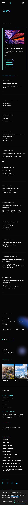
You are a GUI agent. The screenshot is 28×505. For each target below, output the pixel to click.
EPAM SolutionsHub (7, 417)
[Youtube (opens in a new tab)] (17, 483)
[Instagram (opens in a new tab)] (12, 483)
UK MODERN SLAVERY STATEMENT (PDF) (13, 460)
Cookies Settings (7, 501)
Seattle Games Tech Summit (10, 101)
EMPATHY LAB (6, 401)
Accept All (20, 501)
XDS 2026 (5, 118)
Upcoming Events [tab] (9, 76)
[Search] (11, 3)
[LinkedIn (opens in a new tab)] (3, 483)
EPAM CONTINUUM (7, 398)
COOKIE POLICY (6, 451)
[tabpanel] (14, 194)
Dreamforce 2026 (7, 171)
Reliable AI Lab (6, 407)
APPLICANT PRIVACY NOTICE (10, 454)
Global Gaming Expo (8, 225)
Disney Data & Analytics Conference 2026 (13, 153)
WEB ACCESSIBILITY (7, 457)
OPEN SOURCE (6, 442)
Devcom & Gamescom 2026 (14, 48)
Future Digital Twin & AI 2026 (10, 188)
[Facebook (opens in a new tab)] (8, 483)
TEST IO (4, 404)
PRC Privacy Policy (8, 448)
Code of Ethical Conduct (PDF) (11, 466)
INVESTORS (5, 439)
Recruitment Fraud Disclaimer (11, 463)
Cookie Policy (14, 497)
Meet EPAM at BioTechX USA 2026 (11, 242)
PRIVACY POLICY (7, 445)
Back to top (6, 390)
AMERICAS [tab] (5, 360)
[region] (14, 497)
